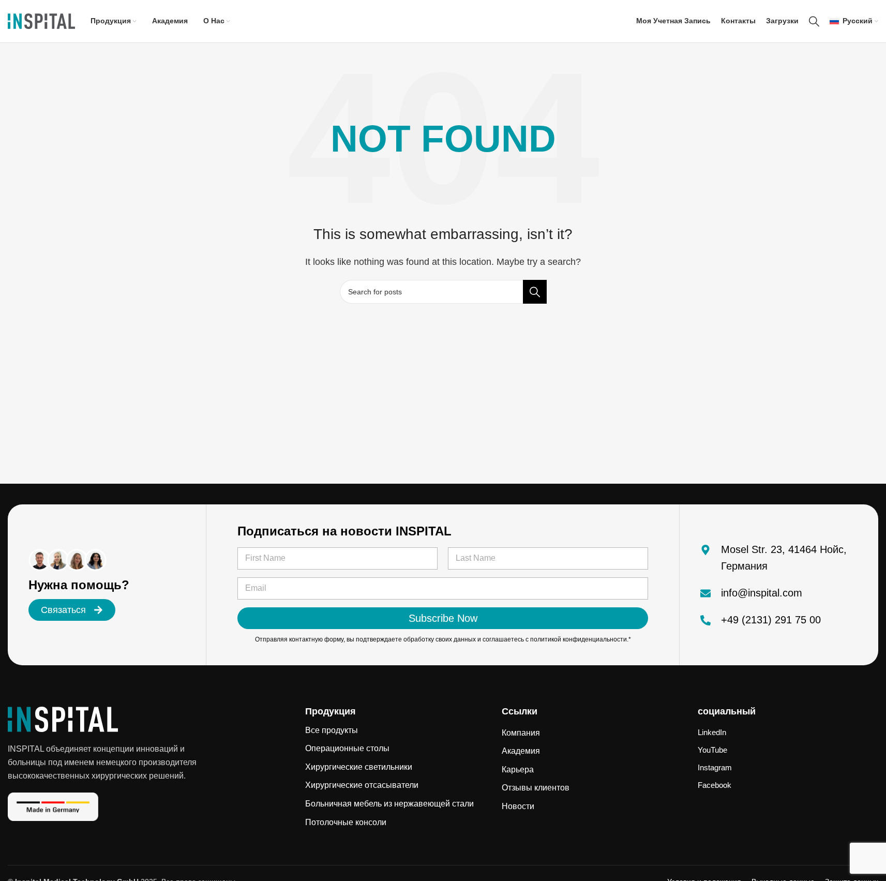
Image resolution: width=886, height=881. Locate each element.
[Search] (814, 21)
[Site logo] (41, 20)
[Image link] (63, 718)
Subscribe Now (443, 618)
